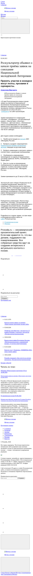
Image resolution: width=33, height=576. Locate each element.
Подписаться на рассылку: (9, 476)
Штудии (3, 14)
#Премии (7, 224)
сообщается (5, 111)
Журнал (3, 16)
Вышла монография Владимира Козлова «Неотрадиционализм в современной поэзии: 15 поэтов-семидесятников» (17, 342)
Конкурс (7, 439)
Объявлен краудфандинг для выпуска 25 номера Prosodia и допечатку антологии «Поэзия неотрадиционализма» (17, 332)
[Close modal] (15, 541)
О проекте (7, 428)
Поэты (3, 3)
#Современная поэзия (11, 222)
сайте (3, 219)
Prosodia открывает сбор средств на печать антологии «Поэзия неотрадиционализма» (17, 358)
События (3, 5)
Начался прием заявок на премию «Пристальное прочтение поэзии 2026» (16, 323)
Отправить (4, 298)
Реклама (7, 437)
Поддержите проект (7, 425)
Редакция (7, 430)
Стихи (3, 1)
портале (23, 139)
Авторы (6, 432)
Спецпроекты (8, 435)
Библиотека (8, 433)
